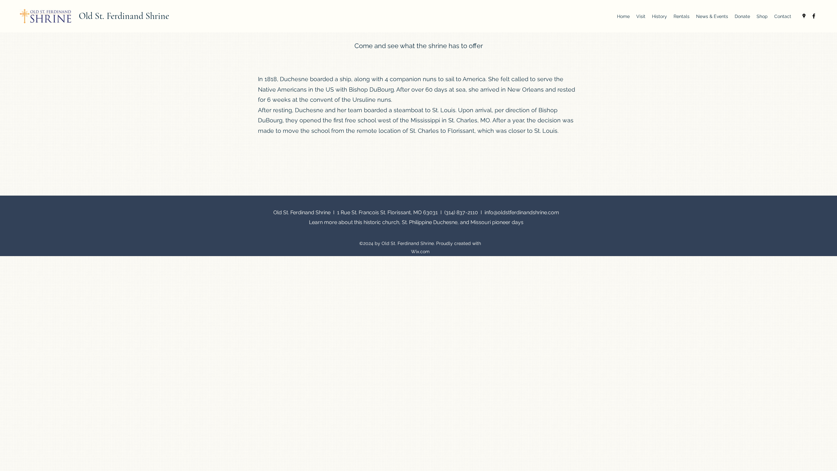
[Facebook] (814, 16)
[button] (641, 16)
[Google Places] (804, 16)
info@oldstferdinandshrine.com (522, 212)
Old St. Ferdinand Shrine (124, 16)
